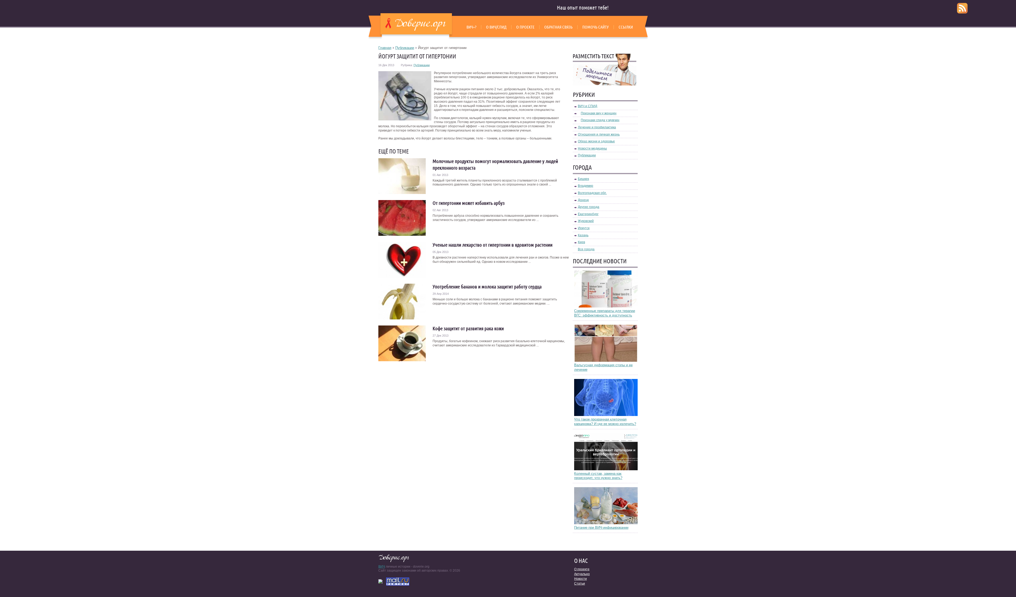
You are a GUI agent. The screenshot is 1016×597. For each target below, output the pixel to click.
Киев (581, 242)
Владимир (585, 186)
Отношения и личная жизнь (599, 134)
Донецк (583, 200)
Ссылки (626, 27)
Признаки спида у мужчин (600, 120)
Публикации (404, 48)
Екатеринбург (588, 214)
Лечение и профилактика (597, 127)
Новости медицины (592, 148)
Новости (580, 579)
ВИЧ (381, 566)
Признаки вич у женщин (598, 113)
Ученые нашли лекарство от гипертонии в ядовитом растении (492, 245)
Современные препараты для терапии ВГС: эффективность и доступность (604, 313)
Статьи (579, 583)
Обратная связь (558, 27)
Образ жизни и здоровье (596, 141)
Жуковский (586, 221)
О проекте (525, 27)
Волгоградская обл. (592, 193)
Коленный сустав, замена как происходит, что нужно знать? (598, 476)
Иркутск (583, 228)
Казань (583, 235)
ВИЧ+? (471, 27)
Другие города (588, 207)
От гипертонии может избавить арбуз (469, 203)
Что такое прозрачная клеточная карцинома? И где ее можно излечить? (605, 421)
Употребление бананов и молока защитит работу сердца (487, 287)
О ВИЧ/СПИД (496, 27)
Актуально (582, 574)
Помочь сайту (595, 27)
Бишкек (583, 179)
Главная (384, 48)
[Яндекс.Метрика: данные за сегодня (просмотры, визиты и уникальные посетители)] (380, 581)
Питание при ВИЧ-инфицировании (601, 528)
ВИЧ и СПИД (587, 106)
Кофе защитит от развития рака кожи (468, 328)
